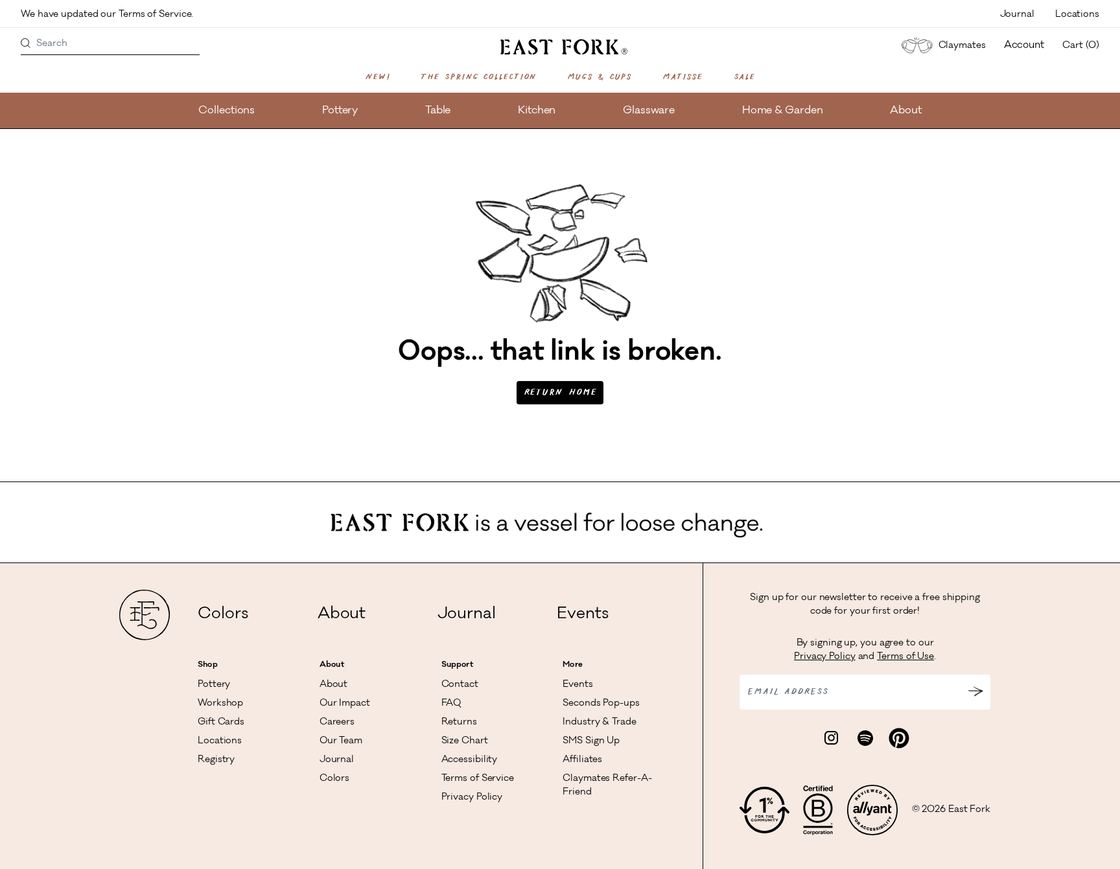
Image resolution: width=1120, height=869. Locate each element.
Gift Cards (221, 722)
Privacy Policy (472, 797)
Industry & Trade (599, 722)
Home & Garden (782, 111)
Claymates (962, 46)
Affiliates (582, 760)
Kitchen (536, 111)
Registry (216, 760)
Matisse (682, 77)
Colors (223, 615)
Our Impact (345, 703)
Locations (1077, 14)
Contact (459, 684)
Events (582, 615)
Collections (226, 111)
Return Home (560, 393)
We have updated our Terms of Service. (108, 14)
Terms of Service (477, 778)
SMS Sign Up (591, 741)
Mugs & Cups (599, 77)
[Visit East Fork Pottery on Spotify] (865, 738)
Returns (459, 722)
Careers (337, 722)
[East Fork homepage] (560, 46)
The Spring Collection (478, 77)
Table (438, 111)
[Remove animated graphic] (832, 510)
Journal (1017, 14)
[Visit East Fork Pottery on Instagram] (831, 738)
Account (1024, 46)
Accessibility (469, 760)
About (906, 111)
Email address (787, 692)
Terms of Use (905, 657)
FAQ (451, 703)
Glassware (649, 111)
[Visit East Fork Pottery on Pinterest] (899, 738)
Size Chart (464, 741)
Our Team (341, 741)
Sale (745, 77)
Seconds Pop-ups (601, 703)
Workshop (220, 703)
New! (377, 77)
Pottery (340, 111)
